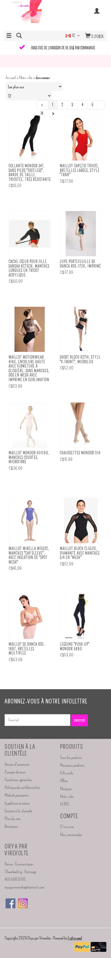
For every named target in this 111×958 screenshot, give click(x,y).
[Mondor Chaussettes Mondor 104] (80, 425)
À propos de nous (15, 772)
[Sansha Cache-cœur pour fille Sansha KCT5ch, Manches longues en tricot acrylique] (29, 233)
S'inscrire (67, 826)
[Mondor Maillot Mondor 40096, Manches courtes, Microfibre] (29, 425)
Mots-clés (26, 77)
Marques (66, 788)
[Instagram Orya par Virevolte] (23, 903)
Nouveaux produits (72, 765)
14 (42, 113)
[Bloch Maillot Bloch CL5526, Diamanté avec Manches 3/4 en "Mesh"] (80, 521)
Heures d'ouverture (17, 764)
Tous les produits (71, 757)
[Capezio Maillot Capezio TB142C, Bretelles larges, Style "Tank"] (80, 138)
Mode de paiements (17, 795)
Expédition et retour (17, 803)
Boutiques (11, 826)
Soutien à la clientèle (18, 811)
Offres (64, 780)
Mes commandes (71, 834)
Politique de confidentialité (22, 787)
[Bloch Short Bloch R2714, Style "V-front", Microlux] (80, 329)
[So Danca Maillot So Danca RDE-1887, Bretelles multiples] (29, 616)
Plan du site (12, 818)
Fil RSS (64, 804)
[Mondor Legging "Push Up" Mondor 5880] (80, 616)
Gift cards (66, 773)
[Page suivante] (53, 113)
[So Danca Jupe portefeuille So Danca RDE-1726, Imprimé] (80, 233)
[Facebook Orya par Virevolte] (10, 903)
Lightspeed (75, 938)
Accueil (11, 77)
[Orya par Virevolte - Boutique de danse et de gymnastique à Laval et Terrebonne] (30, 15)
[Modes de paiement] (82, 946)
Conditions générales (18, 779)
